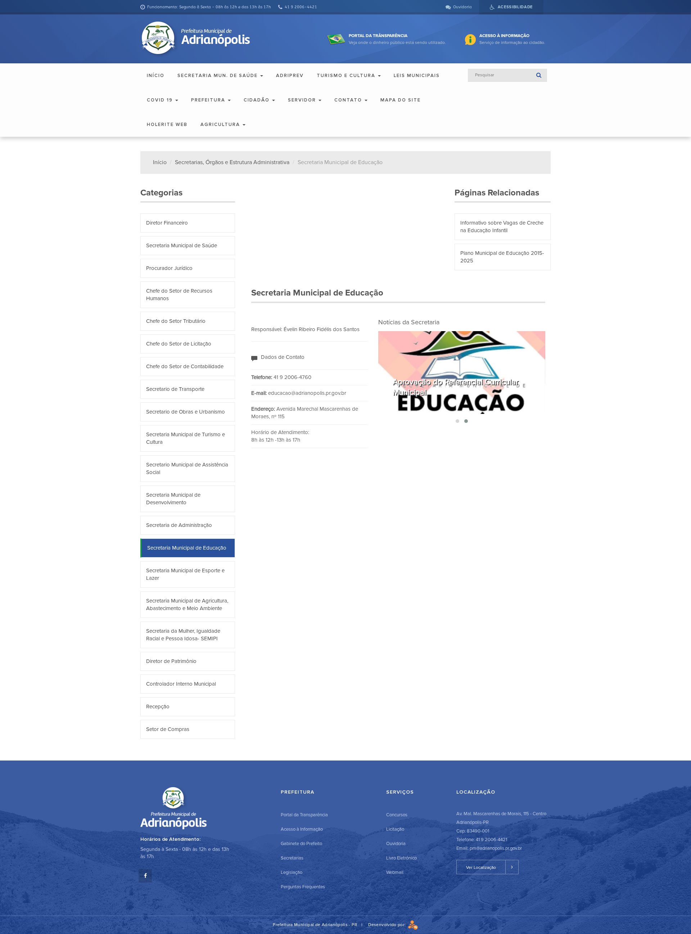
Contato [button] (349, 100)
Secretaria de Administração (179, 525)
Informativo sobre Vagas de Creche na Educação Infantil (501, 227)
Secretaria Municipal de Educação (186, 548)
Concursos (396, 815)
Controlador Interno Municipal (181, 684)
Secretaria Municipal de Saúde (181, 245)
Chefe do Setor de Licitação (178, 343)
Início (155, 75)
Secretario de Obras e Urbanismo (185, 412)
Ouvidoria (396, 844)
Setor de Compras (167, 729)
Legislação (291, 872)
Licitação (395, 829)
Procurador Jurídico (169, 268)
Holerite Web (167, 124)
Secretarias (292, 858)
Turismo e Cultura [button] (347, 75)
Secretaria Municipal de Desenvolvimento (173, 499)
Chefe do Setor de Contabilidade (184, 366)
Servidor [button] (303, 100)
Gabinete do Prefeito (301, 844)
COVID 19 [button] (161, 100)
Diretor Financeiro (167, 223)
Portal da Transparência (304, 815)
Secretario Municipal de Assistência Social (187, 468)
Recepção (158, 706)
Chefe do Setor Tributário (176, 321)
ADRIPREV (290, 75)
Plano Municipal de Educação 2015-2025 (502, 257)
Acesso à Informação (302, 829)
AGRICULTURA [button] (221, 124)
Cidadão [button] (257, 100)
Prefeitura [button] (209, 100)
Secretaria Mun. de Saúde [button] (218, 75)
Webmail (394, 872)
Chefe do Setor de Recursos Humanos (179, 295)
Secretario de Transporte (175, 389)
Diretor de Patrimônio (171, 661)
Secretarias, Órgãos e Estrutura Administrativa (232, 162)
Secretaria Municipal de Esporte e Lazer (185, 574)
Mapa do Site (400, 100)
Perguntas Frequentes (303, 887)
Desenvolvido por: (388, 925)
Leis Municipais (417, 75)
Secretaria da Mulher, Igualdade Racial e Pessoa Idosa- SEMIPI (183, 635)
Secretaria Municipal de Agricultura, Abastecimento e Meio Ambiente (187, 604)
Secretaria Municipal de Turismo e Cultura (185, 438)
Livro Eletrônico (401, 858)
